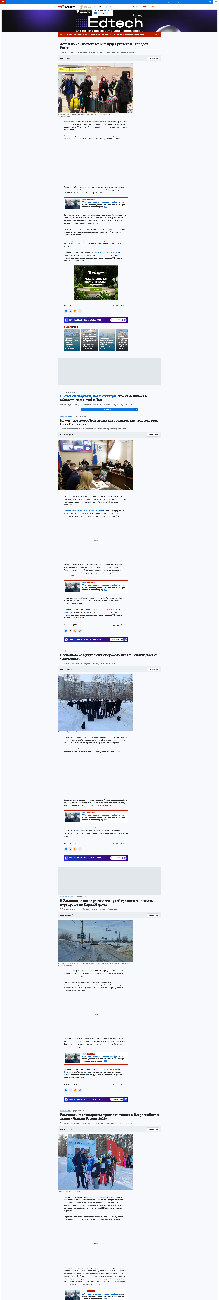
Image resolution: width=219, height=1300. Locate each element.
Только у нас (78, 34)
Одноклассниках (112, 252)
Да (95, 13)
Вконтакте (68, 255)
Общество (48, 2)
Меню (3, 2)
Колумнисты (118, 2)
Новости (69, 34)
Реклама (145, 7)
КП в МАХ (112, 34)
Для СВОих (105, 34)
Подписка (155, 7)
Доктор (180, 2)
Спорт (109, 2)
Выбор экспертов (169, 2)
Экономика (58, 2)
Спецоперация (27, 2)
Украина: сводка (96, 34)
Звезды (73, 2)
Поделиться (154, 58)
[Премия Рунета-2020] (84, 7)
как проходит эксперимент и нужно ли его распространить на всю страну (103, 204)
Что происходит (69, 416)
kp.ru (124, 306)
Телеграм (101, 252)
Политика (38, 2)
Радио (137, 7)
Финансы (188, 2)
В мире (66, 2)
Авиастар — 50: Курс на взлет (125, 34)
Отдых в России (139, 34)
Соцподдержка (92, 2)
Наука (102, 2)
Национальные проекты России (149, 2)
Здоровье (81, 2)
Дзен (87, 255)
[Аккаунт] (216, 2)
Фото (12, 2)
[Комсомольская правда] (68, 7)
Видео (18, 2)
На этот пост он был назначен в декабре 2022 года (83, 510)
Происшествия (130, 2)
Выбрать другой (102, 13)
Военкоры (86, 34)
